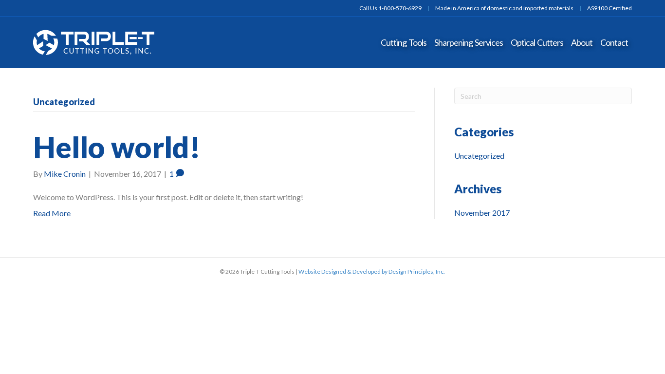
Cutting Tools (403, 42)
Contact (614, 42)
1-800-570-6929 (400, 8)
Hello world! (117, 147)
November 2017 (482, 212)
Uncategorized (479, 155)
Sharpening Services (468, 42)
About (581, 42)
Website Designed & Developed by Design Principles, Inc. (371, 271)
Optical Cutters (537, 42)
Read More (52, 213)
